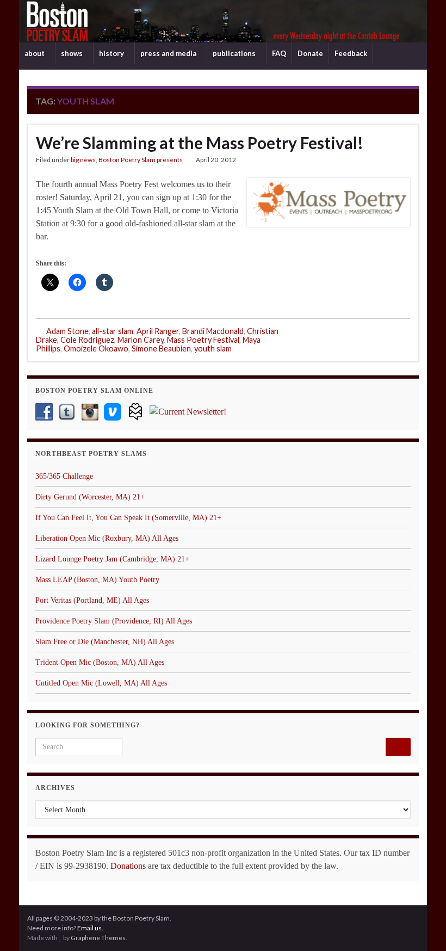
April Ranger (158, 331)
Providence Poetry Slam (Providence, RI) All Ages (113, 621)
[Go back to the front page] (223, 21)
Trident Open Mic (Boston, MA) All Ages (99, 662)
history (112, 53)
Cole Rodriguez (87, 339)
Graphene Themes (98, 938)
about (35, 53)
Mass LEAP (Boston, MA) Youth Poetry (97, 580)
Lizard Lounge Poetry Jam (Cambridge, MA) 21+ (112, 559)
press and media (169, 53)
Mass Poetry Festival (203, 339)
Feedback (350, 53)
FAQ (279, 53)
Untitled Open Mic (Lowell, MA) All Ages (101, 683)
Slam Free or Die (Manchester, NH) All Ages (104, 642)
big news (83, 160)
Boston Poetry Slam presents (140, 160)
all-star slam (112, 331)
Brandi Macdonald (213, 331)
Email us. (90, 928)
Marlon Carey (140, 339)
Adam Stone (67, 331)
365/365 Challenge (64, 476)
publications (235, 53)
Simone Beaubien (161, 348)
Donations (128, 865)
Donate (310, 53)
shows (72, 53)
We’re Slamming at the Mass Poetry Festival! (199, 142)
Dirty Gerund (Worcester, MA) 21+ (90, 497)
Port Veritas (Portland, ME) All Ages (92, 600)
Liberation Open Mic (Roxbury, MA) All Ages (106, 538)
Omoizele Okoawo (96, 348)
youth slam (213, 348)
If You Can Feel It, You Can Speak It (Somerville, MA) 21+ (128, 518)
